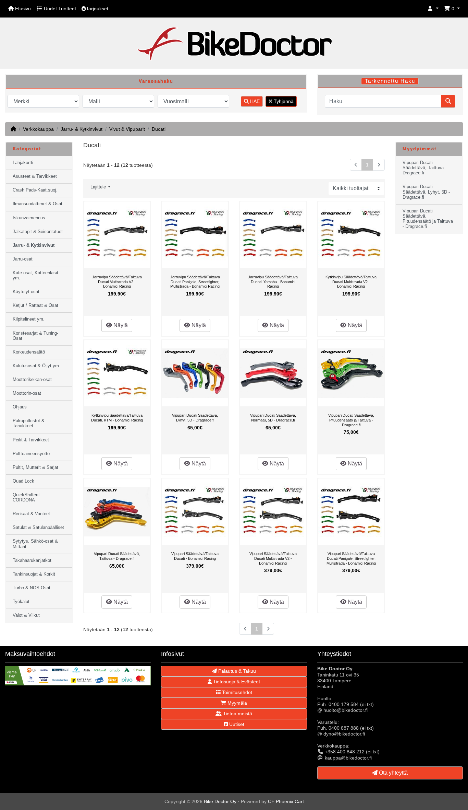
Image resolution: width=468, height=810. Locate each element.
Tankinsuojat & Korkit (34, 574)
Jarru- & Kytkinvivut (81, 129)
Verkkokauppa (38, 129)
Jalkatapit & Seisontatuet (38, 231)
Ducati (158, 129)
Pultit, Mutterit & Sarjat (35, 467)
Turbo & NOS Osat (31, 588)
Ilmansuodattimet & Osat (37, 203)
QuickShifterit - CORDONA (27, 497)
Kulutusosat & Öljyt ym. (36, 365)
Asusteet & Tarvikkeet (35, 176)
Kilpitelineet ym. (29, 319)
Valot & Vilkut (26, 615)
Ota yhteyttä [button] (393, 773)
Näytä (120, 325)
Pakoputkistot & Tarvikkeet (29, 423)
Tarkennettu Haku (390, 81)
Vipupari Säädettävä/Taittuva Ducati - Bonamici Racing (195, 556)
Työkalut (21, 601)
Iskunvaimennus (29, 218)
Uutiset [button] (236, 724)
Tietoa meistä (237, 713)
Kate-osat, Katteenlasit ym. (35, 275)
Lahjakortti (23, 162)
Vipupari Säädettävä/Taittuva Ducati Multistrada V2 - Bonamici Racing (273, 558)
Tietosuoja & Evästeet (236, 681)
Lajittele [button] (98, 187)
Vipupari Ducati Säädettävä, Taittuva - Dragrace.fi (117, 556)
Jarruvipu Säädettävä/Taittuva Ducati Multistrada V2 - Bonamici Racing (117, 281)
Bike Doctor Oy (220, 801)
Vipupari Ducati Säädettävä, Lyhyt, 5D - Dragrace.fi (195, 417)
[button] (433, 8)
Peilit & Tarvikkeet (31, 440)
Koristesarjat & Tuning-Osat (35, 336)
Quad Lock (23, 481)
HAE (254, 101)
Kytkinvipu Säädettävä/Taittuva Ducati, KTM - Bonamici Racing (117, 417)
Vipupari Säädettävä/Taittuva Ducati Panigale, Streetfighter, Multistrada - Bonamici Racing (351, 558)
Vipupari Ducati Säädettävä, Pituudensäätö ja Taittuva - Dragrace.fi (351, 420)
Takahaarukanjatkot (32, 560)
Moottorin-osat (27, 393)
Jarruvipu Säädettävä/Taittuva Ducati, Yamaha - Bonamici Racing (273, 281)
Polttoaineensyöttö (31, 453)
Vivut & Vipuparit (127, 129)
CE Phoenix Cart (286, 801)
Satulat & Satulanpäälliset (38, 527)
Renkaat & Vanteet (31, 513)
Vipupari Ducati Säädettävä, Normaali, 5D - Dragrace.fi (273, 417)
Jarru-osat (23, 259)
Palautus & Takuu (236, 671)
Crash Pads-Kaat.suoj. (35, 190)
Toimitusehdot (236, 692)
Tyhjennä (283, 101)
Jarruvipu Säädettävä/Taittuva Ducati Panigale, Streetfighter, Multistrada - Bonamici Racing (195, 281)
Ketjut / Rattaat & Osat (35, 305)
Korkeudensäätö (29, 352)
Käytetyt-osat (26, 291)
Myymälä (236, 703)
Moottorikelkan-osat (32, 379)
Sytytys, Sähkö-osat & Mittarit (35, 544)
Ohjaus (20, 407)
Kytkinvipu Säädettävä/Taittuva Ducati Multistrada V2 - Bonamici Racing (351, 281)
